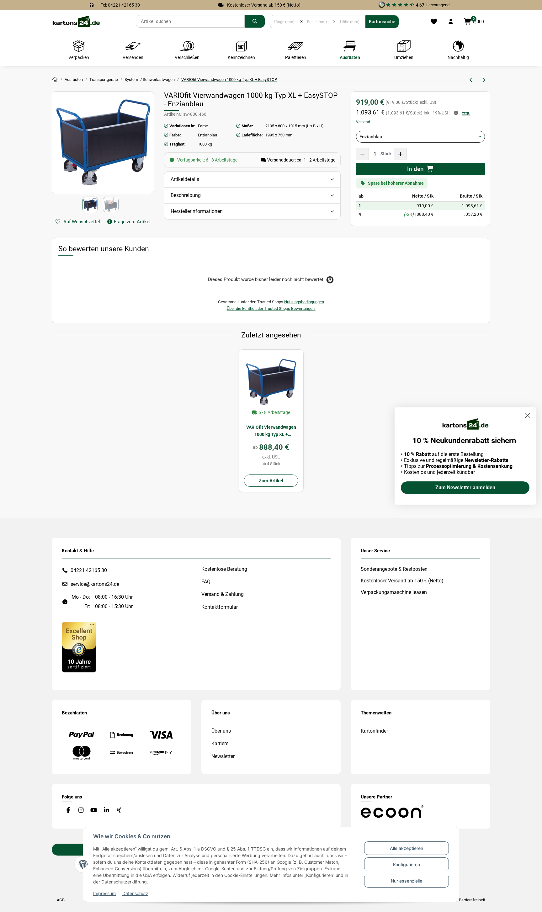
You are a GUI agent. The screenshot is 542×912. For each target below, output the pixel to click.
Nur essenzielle (406, 880)
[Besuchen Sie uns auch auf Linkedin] (106, 810)
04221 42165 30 (89, 570)
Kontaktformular (219, 607)
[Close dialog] (527, 415)
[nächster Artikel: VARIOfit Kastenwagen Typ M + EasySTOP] (483, 80)
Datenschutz (135, 893)
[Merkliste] (434, 21)
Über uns (221, 731)
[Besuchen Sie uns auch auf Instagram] (80, 810)
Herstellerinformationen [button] (197, 211)
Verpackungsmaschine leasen (394, 592)
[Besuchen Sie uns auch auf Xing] (119, 810)
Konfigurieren (406, 864)
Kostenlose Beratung (224, 569)
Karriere (219, 743)
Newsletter (223, 756)
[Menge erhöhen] (400, 154)
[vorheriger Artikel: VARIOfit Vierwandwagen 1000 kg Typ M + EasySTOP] (471, 80)
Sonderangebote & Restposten (394, 569)
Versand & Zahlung (222, 594)
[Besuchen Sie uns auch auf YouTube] (93, 810)
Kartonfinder (374, 731)
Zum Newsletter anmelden (465, 487)
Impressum (104, 893)
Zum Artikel (271, 481)
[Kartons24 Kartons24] (55, 80)
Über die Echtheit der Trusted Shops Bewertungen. (271, 308)
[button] (451, 21)
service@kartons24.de (95, 584)
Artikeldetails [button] (185, 179)
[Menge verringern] (362, 154)
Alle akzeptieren (406, 848)
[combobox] (420, 137)
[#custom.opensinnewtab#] (79, 647)
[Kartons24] (76, 21)
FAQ (205, 582)
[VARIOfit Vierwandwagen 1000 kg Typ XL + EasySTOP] (271, 382)
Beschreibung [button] (186, 195)
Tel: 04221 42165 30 (120, 5)
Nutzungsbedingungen (304, 302)
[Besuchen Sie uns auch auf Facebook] (68, 810)
